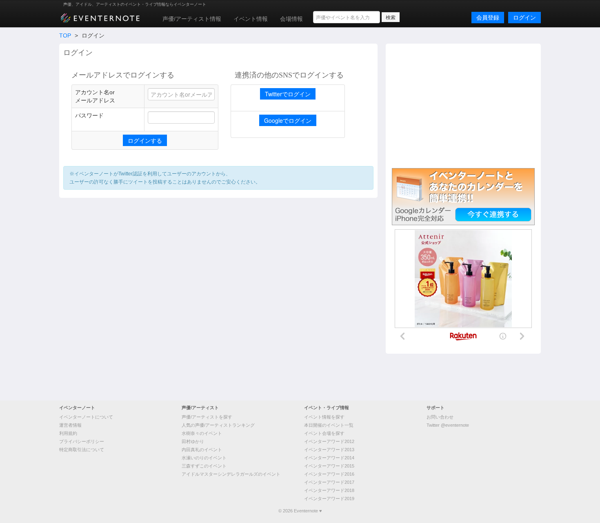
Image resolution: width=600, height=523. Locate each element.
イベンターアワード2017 (329, 482)
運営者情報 (70, 425)
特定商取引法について (81, 449)
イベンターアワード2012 (329, 441)
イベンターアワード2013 (329, 449)
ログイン (524, 17)
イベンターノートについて (86, 416)
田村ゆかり (193, 441)
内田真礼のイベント (202, 449)
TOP (65, 35)
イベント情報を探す (324, 416)
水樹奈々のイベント (202, 433)
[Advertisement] (463, 105)
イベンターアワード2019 (329, 498)
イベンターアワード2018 (329, 490)
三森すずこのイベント (204, 465)
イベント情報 (250, 19)
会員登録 (487, 17)
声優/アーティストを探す (207, 416)
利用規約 (68, 433)
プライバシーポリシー (81, 441)
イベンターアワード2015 (329, 465)
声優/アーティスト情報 (191, 19)
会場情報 (291, 19)
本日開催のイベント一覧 (328, 425)
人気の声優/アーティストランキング (218, 425)
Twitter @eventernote (448, 425)
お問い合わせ (440, 416)
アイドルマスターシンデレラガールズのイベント (231, 474)
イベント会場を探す (324, 433)
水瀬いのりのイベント (204, 457)
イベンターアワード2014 (329, 457)
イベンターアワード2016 (329, 474)
